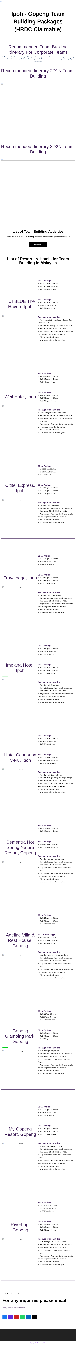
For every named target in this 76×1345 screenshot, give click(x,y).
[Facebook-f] (4, 1317)
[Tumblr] (34, 1317)
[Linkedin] (28, 1317)
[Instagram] (10, 1317)
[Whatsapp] (22, 1317)
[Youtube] (16, 1317)
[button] (4, 316)
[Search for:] (74, 3)
